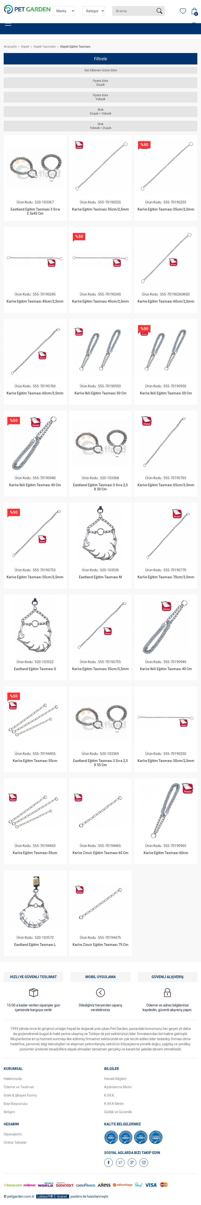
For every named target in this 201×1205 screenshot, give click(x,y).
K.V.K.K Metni (114, 1104)
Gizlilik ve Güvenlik (118, 1112)
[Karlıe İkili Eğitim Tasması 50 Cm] (100, 351)
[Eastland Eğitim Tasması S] (35, 626)
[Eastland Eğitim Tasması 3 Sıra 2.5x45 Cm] (35, 167)
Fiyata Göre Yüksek (100, 97)
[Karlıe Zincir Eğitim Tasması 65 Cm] (100, 810)
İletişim (9, 1112)
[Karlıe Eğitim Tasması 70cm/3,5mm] (165, 534)
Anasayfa (10, 46)
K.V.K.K (109, 1095)
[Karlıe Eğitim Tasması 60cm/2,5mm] (165, 259)
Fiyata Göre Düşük (100, 82)
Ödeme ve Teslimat (19, 1087)
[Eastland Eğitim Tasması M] (100, 534)
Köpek (25, 46)
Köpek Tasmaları (45, 46)
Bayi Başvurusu (15, 1104)
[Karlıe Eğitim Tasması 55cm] (35, 718)
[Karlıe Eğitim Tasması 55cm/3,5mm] (35, 534)
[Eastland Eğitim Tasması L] (35, 902)
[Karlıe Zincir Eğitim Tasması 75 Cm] (100, 902)
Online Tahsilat (15, 1142)
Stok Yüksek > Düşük (100, 126)
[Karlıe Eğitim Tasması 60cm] (165, 810)
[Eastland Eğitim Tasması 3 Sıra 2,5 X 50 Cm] (100, 443)
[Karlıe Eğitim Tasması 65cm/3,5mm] (165, 443)
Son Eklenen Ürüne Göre (100, 70)
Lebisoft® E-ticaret (53, 1196)
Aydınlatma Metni (118, 1087)
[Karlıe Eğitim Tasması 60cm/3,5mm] (35, 351)
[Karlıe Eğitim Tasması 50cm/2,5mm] (165, 718)
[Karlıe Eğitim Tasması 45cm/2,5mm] (35, 259)
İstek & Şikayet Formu (20, 1095)
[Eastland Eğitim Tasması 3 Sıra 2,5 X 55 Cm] (100, 718)
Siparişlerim (13, 1134)
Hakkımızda (13, 1079)
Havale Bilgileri (115, 1079)
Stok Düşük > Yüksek (100, 111)
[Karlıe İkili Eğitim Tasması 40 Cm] (35, 443)
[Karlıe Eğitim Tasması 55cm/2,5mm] (100, 167)
